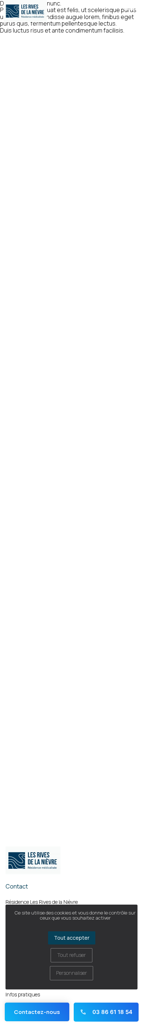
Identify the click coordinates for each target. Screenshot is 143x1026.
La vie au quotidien (40, 40)
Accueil (8, 40)
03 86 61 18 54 (111, 1011)
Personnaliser (71, 972)
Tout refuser (71, 954)
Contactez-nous (37, 1012)
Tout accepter (71, 937)
